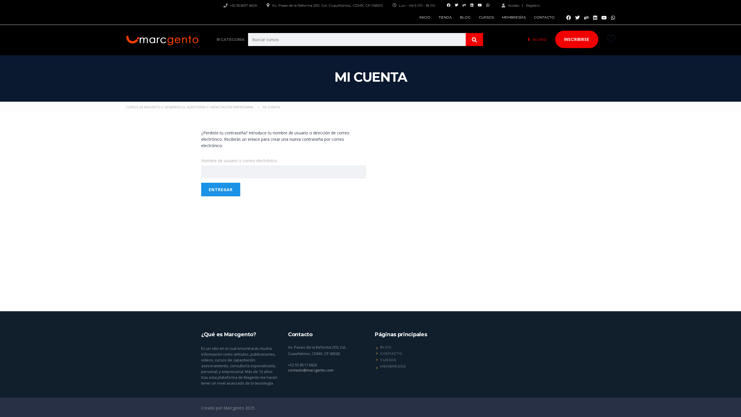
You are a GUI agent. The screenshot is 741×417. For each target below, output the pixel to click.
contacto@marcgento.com (310, 370)
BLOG (465, 17)
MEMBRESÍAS (514, 17)
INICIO (424, 17)
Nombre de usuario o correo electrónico (239, 160)
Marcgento (234, 408)
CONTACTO (544, 17)
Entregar (221, 189)
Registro (533, 5)
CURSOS (486, 17)
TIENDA (445, 17)
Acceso (513, 5)
